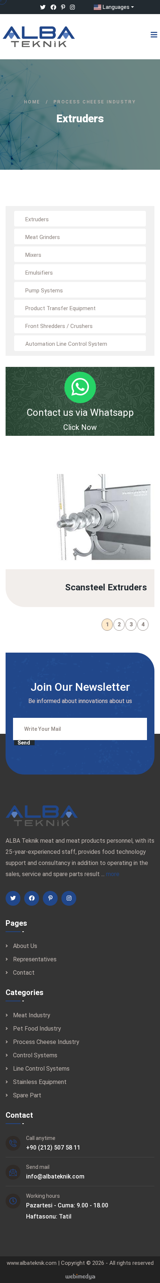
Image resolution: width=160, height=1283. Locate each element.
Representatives (35, 959)
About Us (25, 945)
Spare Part (27, 1095)
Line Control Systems (41, 1068)
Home (32, 102)
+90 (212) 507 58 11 (53, 1147)
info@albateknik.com (55, 1176)
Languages (116, 7)
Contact (24, 972)
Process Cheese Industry (46, 1041)
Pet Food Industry (37, 1028)
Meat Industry (31, 1015)
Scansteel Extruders (105, 525)
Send (23, 742)
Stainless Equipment (40, 1081)
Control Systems (35, 1055)
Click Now (80, 427)
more (112, 874)
